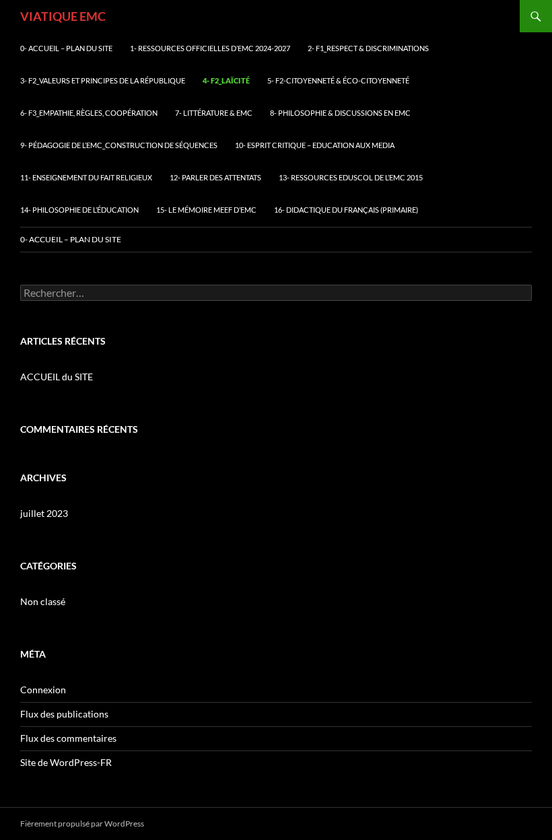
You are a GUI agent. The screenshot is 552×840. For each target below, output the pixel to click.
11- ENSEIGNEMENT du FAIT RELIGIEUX (86, 177)
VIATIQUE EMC (63, 16)
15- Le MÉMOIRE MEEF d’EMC (206, 209)
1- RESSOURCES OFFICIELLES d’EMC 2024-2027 (210, 48)
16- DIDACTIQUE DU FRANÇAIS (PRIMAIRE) (346, 209)
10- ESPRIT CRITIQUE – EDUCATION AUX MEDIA (314, 145)
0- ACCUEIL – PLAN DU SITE (66, 48)
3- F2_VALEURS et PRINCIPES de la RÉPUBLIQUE (102, 80)
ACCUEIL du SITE (56, 376)
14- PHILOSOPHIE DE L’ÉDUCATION (79, 209)
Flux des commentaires (68, 738)
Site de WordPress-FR (66, 762)
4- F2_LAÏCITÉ (226, 80)
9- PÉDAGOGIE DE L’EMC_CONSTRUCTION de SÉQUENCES (118, 145)
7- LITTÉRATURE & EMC (213, 112)
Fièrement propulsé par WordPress (82, 823)
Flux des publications (64, 714)
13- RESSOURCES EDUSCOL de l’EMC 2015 (351, 177)
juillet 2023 (44, 513)
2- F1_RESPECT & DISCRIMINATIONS (368, 48)
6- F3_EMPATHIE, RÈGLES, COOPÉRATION (89, 112)
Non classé (42, 601)
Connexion (43, 689)
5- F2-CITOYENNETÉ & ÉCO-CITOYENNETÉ (338, 80)
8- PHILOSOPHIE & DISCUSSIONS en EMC (340, 112)
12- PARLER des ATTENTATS (215, 177)
